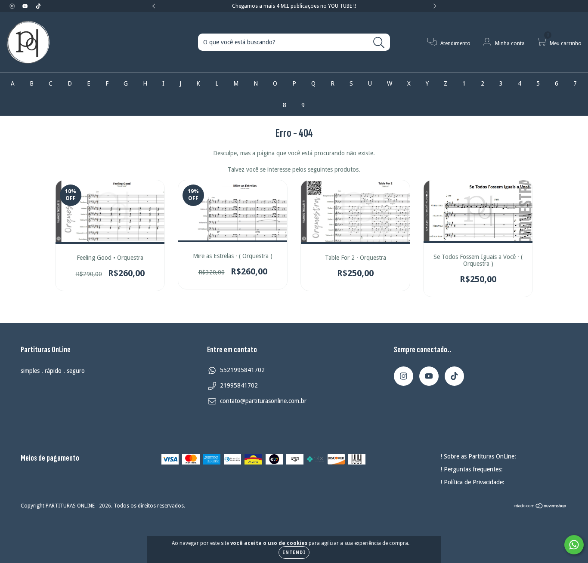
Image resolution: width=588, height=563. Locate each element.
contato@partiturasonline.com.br (263, 400)
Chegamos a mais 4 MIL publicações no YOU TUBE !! (294, 6)
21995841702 (239, 385)
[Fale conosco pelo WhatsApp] (574, 544)
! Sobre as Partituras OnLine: (478, 456)
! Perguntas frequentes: (471, 469)
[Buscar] (379, 43)
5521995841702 (242, 369)
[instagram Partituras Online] (12, 6)
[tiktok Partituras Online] (38, 6)
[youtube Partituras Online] (25, 6)
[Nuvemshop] (540, 507)
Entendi (294, 552)
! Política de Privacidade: (472, 482)
